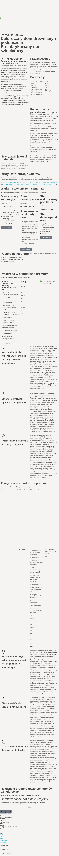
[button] (2, 184)
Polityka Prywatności (5, 853)
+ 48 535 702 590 (5, 822)
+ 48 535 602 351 (5, 820)
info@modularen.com (6, 817)
